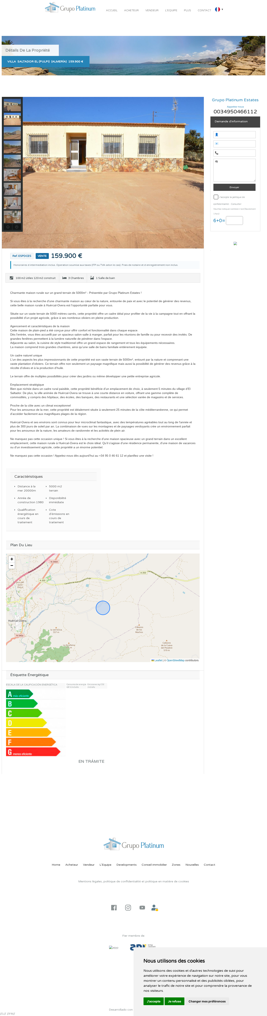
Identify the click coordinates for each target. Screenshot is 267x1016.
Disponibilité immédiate (57, 500)
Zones (176, 865)
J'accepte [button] (153, 1001)
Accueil (111, 10)
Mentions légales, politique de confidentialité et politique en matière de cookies (133, 881)
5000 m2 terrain (55, 488)
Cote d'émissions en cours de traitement (59, 516)
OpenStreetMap (176, 660)
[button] (12, 559)
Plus (187, 10)
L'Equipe (171, 10)
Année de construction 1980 (28, 500)
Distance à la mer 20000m (27, 488)
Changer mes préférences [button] (207, 1001)
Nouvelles (192, 865)
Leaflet (158, 660)
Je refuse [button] (174, 1001)
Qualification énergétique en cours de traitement (28, 516)
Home (56, 865)
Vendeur (152, 10)
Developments (126, 865)
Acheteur (131, 10)
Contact (204, 10)
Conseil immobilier (154, 865)
